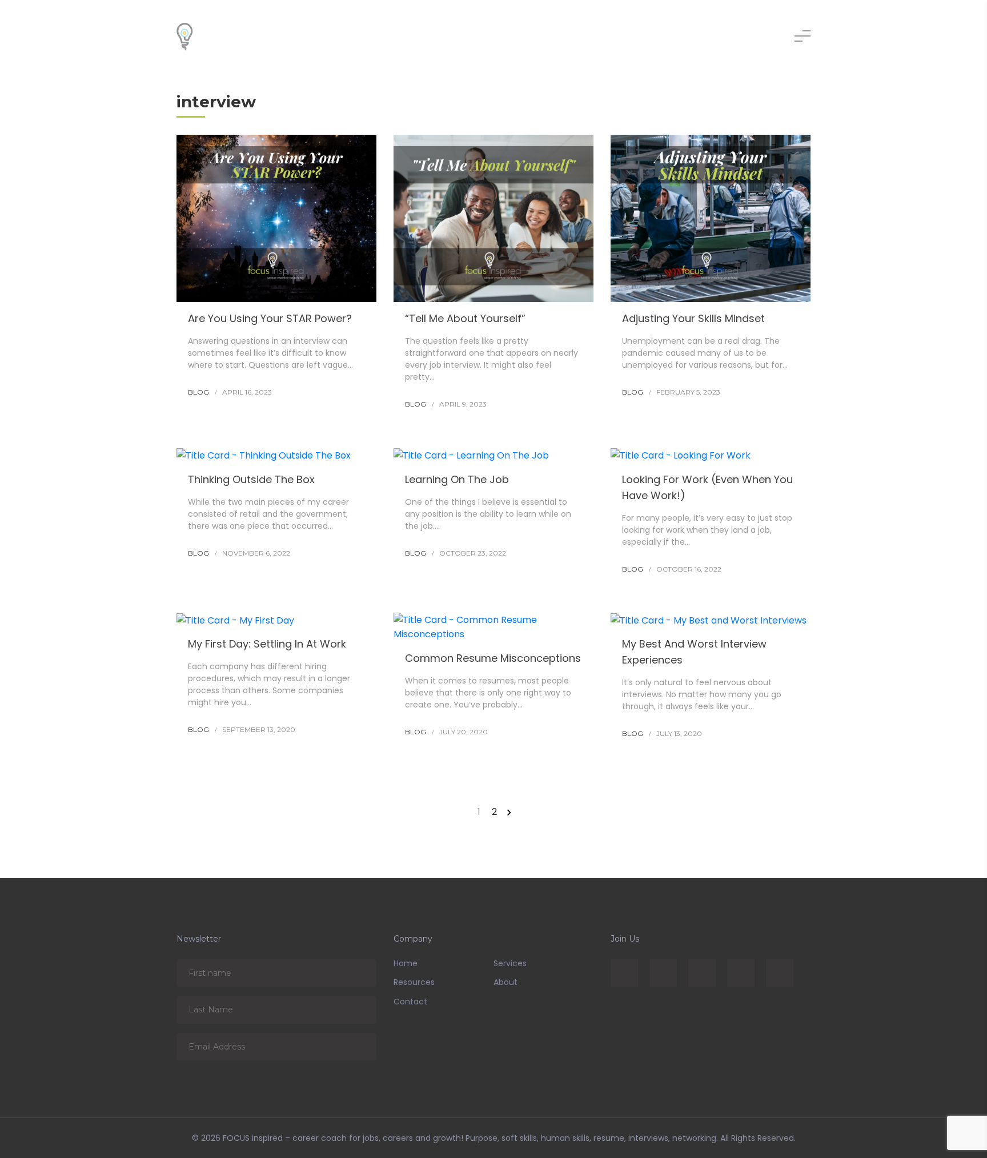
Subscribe (359, 972)
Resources (414, 982)
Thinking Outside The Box (251, 479)
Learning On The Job (457, 479)
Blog (198, 392)
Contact (410, 1001)
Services (510, 963)
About (505, 982)
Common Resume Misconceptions (493, 658)
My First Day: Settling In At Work (267, 644)
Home (406, 963)
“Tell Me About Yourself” (465, 318)
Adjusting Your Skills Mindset (693, 318)
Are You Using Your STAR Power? (270, 318)
